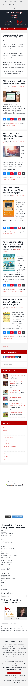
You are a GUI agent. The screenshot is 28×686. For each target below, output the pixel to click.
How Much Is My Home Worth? (17, 412)
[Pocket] (19, 119)
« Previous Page (5, 346)
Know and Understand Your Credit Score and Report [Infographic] (13, 244)
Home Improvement (8, 437)
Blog (2, 582)
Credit (12, 28)
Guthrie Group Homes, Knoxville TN (9, 623)
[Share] (4, 119)
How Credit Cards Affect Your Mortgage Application (13, 136)
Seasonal (5, 459)
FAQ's (4, 427)
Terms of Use (5, 667)
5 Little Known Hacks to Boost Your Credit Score (14, 82)
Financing (12, 177)
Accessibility (19, 669)
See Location (6, 573)
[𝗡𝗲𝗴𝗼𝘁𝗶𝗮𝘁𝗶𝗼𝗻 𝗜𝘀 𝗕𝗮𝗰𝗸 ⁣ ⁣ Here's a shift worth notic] (14, 494)
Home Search (4, 580)
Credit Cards (12, 125)
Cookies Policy (14, 667)
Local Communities (7, 450)
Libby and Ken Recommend (9, 446)
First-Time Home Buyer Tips (16, 375)
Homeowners (6, 443)
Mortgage (14, 179)
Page (4, 453)
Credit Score (18, 125)
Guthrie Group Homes (14, 14)
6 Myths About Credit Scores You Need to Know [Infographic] (13, 302)
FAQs (2, 585)
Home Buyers (13, 123)
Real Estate (5, 456)
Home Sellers (6, 440)
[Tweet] (8, 119)
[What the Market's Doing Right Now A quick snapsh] (14, 508)
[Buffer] (23, 119)
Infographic (15, 291)
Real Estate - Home (7, 28)
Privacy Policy (22, 667)
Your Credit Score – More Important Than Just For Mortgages (13, 190)
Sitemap (3, 584)
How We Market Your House (8, 578)
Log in (21, 650)
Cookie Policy (16, 682)
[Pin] (11, 119)
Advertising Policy (10, 669)
